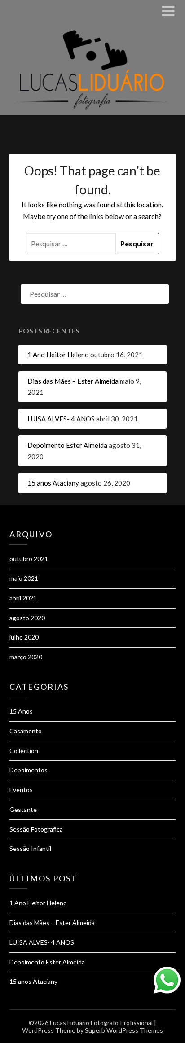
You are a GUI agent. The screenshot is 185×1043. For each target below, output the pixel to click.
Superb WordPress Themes (124, 1030)
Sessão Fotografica (36, 829)
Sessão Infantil (30, 848)
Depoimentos (28, 770)
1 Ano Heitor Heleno (58, 355)
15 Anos (21, 711)
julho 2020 (24, 637)
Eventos (21, 789)
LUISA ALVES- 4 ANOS (61, 419)
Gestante (23, 809)
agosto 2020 (27, 618)
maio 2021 (23, 578)
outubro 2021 (28, 558)
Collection (23, 750)
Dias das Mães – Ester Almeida (73, 381)
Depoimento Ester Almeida (67, 445)
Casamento (25, 731)
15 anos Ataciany (53, 483)
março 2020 (25, 657)
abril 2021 (23, 598)
